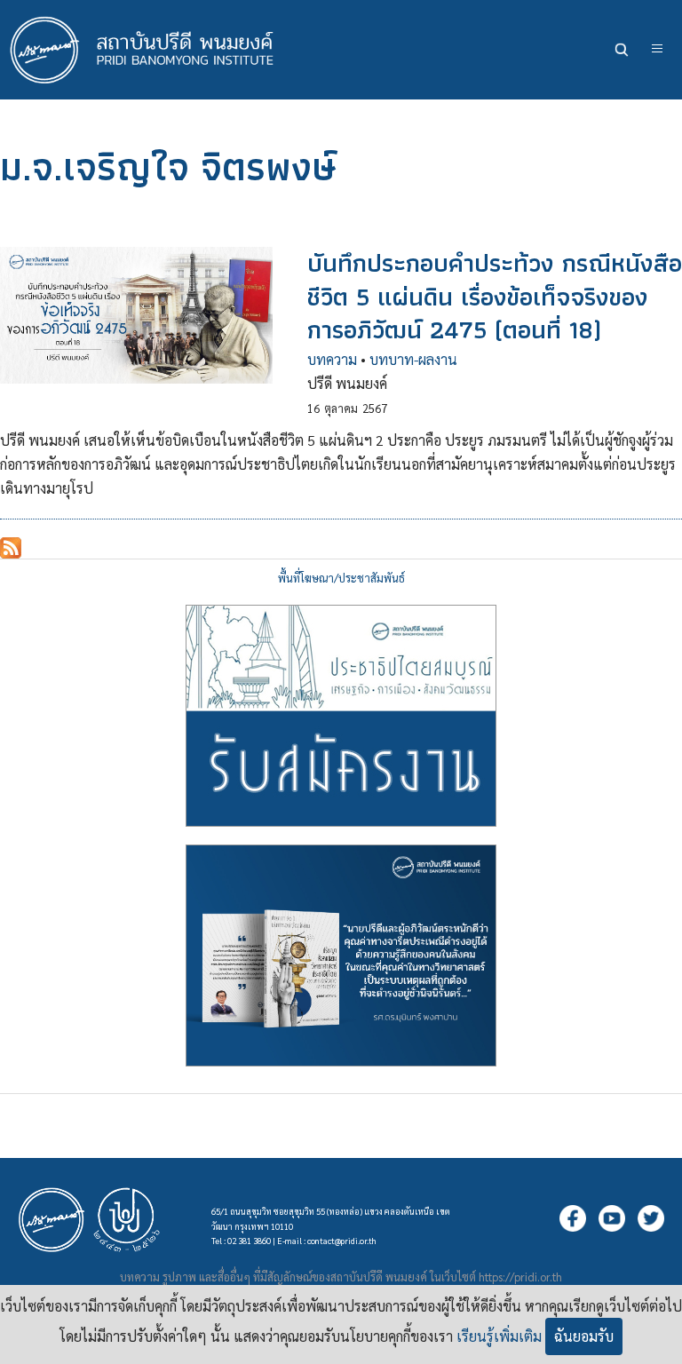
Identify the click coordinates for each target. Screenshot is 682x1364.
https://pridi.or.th (520, 1276)
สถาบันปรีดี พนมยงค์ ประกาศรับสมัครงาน (341, 716)
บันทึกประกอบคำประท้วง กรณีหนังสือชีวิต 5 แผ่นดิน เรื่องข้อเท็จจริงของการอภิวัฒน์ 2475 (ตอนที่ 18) (494, 296)
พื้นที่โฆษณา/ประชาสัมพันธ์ (341, 577)
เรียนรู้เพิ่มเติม (499, 1336)
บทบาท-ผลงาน (413, 359)
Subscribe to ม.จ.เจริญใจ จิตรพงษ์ (10, 548)
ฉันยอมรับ (584, 1336)
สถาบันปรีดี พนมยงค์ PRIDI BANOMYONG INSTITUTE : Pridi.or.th (151, 49)
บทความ (332, 359)
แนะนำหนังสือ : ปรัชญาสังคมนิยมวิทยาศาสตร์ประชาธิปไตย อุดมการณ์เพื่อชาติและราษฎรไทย (341, 956)
